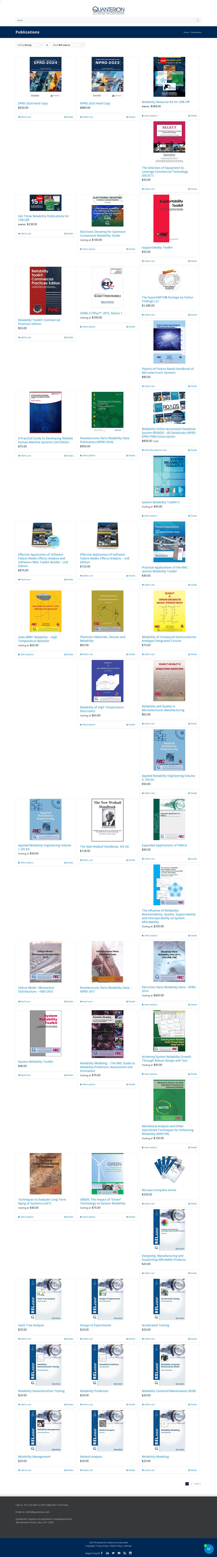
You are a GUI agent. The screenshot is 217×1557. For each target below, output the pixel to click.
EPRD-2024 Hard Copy (33, 103)
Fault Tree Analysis (31, 1325)
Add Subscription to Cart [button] (155, 450)
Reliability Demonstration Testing (41, 1391)
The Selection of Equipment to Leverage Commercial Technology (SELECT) (165, 171)
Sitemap (128, 1546)
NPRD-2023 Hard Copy (95, 103)
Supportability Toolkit (157, 247)
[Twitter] (113, 1553)
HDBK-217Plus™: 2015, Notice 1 (101, 313)
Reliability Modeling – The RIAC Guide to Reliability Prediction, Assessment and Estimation (107, 1067)
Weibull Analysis (91, 1456)
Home (186, 32)
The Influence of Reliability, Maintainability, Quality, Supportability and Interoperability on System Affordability (169, 916)
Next (197, 1483)
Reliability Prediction (94, 1391)
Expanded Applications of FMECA (164, 845)
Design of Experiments (95, 1325)
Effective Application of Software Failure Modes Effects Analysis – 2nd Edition (104, 558)
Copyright (89, 1546)
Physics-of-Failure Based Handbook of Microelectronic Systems (168, 370)
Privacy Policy (102, 1546)
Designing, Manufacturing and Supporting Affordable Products (164, 1257)
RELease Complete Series (159, 1190)
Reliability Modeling (155, 1456)
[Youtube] (119, 1553)
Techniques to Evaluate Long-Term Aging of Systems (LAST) (42, 1201)
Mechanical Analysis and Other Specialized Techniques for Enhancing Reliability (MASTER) (167, 1130)
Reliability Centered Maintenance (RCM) (169, 1391)
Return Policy (116, 1546)
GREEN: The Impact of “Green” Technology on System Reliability (102, 1201)
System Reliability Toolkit (35, 1061)
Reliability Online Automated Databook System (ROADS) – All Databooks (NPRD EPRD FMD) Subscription (169, 432)
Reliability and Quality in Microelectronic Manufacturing (163, 708)
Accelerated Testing (155, 1325)
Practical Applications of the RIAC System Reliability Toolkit (165, 569)
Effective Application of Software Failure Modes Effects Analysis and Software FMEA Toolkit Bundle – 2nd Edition (43, 560)
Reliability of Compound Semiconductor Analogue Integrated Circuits (169, 639)
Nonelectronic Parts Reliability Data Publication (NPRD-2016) (104, 440)
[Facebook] (102, 1553)
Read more (26, 579)
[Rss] (124, 1553)
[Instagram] (130, 1553)
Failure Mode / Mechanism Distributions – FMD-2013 (36, 989)
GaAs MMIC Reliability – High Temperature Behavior (37, 639)
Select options (150, 115)
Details (70, 117)
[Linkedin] (107, 1553)
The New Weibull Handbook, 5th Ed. (104, 846)
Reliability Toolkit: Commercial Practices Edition (39, 322)
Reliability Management (34, 1456)
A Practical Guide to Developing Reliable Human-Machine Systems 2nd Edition (45, 440)
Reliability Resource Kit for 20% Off (166, 102)
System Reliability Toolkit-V (161, 502)
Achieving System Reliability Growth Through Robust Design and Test (166, 1058)
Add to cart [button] (26, 117)
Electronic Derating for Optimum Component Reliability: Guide (103, 233)
